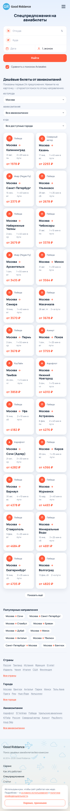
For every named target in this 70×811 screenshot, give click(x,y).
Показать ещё (35, 595)
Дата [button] (13, 48)
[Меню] (63, 6)
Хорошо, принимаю (35, 803)
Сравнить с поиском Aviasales (28, 66)
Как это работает (12, 771)
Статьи (7, 781)
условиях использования (34, 792)
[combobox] (38, 31)
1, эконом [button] (47, 48)
